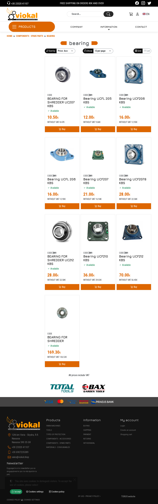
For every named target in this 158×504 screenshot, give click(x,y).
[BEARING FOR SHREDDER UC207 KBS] (62, 74)
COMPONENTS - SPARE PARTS (58, 443)
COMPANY (76, 26)
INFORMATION (108, 26)
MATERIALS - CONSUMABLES (58, 447)
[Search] (108, 14)
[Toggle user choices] (137, 14)
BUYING (86, 426)
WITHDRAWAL (89, 443)
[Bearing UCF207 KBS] (98, 154)
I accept (17, 491)
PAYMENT (87, 434)
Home (9, 36)
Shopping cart (126, 434)
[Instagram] (143, 3)
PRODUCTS (27, 26)
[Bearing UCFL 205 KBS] (98, 74)
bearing (51, 36)
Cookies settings (31, 500)
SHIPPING (87, 430)
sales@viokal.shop (20, 457)
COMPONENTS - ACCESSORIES (58, 439)
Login (122, 426)
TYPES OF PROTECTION (55, 434)
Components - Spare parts (29, 36)
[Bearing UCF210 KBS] (98, 231)
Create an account (128, 430)
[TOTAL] (62, 388)
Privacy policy (92, 496)
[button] (131, 14)
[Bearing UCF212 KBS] (134, 231)
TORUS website (128, 496)
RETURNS (87, 439)
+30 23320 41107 (19, 3)
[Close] (74, 480)
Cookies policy (14, 500)
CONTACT (141, 26)
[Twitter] (149, 3)
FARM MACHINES (53, 426)
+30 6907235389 (20, 452)
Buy (63, 129)
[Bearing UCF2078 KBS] (134, 154)
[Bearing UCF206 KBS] (134, 74)
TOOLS (49, 430)
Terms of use (78, 496)
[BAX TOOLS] (94, 388)
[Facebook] (137, 3)
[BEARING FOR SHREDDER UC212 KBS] (62, 231)
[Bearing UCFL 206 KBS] (62, 154)
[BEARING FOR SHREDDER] (62, 312)
